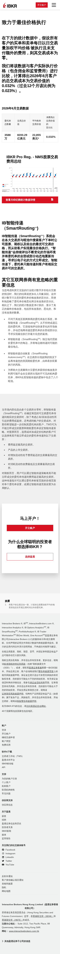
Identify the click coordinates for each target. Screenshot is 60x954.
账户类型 (6, 741)
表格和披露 (7, 884)
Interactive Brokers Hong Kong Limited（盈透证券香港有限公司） (30, 906)
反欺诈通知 (7, 876)
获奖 (4, 816)
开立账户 (41, 5)
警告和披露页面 (46, 671)
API (3, 767)
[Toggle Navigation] (53, 5)
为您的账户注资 (9, 779)
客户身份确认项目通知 (12, 880)
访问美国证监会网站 (36, 706)
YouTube (9, 865)
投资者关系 (7, 827)
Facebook (10, 850)
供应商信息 (7, 805)
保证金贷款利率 (37, 682)
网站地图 (6, 891)
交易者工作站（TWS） (13, 756)
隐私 (4, 887)
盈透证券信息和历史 (11, 823)
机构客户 (6, 786)
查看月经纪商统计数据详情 (20, 199)
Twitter (8, 861)
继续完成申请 (8, 737)
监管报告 (6, 838)
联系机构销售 (8, 790)
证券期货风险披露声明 (12, 694)
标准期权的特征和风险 (15, 664)
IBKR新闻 (6, 831)
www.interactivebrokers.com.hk (24, 931)
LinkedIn (9, 857)
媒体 (4, 835)
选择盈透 (30, 556)
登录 (4, 730)
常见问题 (6, 793)
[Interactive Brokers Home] (10, 5)
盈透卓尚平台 (8, 760)
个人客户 (6, 782)
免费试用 (6, 745)
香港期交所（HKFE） (12, 920)
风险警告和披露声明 (26, 701)
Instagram (10, 853)
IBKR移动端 (7, 763)
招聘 (4, 820)
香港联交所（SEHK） (43, 916)
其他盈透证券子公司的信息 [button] (17, 941)
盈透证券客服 (35, 668)
